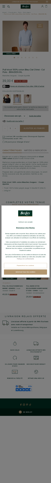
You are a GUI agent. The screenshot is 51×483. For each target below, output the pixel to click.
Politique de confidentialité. (25, 259)
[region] (25, 241)
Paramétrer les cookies (25, 265)
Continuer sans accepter (25, 222)
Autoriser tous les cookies (25, 272)
